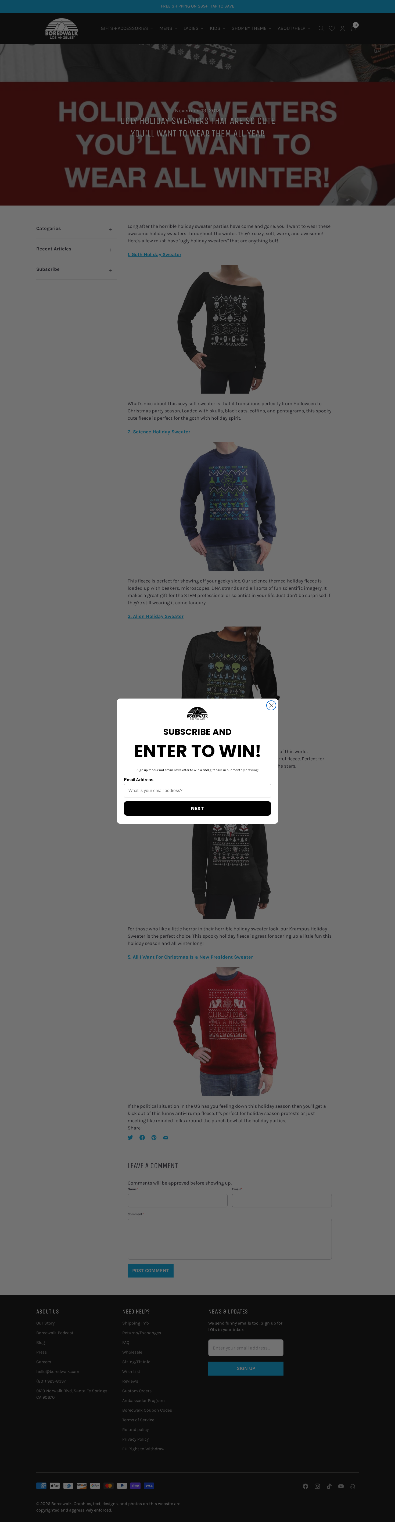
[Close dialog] (271, 705)
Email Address (138, 780)
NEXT (197, 808)
